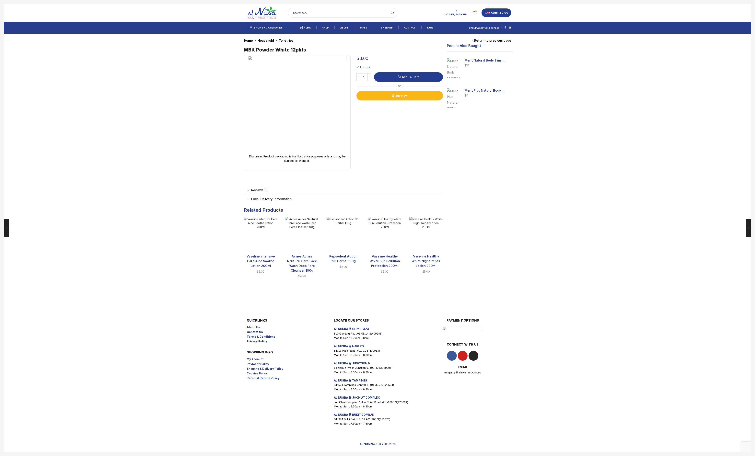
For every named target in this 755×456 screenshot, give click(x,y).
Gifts (363, 27)
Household (266, 40)
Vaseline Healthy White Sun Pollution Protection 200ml (385, 261)
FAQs (430, 27)
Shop (325, 27)
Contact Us (255, 332)
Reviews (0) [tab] (260, 190)
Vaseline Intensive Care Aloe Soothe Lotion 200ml (261, 261)
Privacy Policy (257, 341)
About (344, 27)
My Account (255, 359)
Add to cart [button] (260, 244)
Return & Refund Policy (263, 378)
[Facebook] (505, 27)
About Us (253, 327)
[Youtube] (463, 356)
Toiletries (286, 40)
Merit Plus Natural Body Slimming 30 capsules (485, 90)
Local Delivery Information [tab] (271, 199)
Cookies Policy (257, 373)
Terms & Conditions (261, 336)
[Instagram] (510, 27)
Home (307, 27)
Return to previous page (492, 40)
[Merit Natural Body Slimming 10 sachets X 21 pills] (454, 68)
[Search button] (392, 12)
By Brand (387, 27)
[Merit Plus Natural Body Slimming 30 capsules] (454, 98)
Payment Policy (258, 364)
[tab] (343, 190)
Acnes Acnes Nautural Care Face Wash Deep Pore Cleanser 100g (302, 263)
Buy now (401, 95)
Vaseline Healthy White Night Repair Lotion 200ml (426, 261)
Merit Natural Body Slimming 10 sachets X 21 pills (485, 60)
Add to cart (410, 77)
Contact (410, 27)
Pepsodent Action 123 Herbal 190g (343, 259)
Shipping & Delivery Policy (265, 368)
